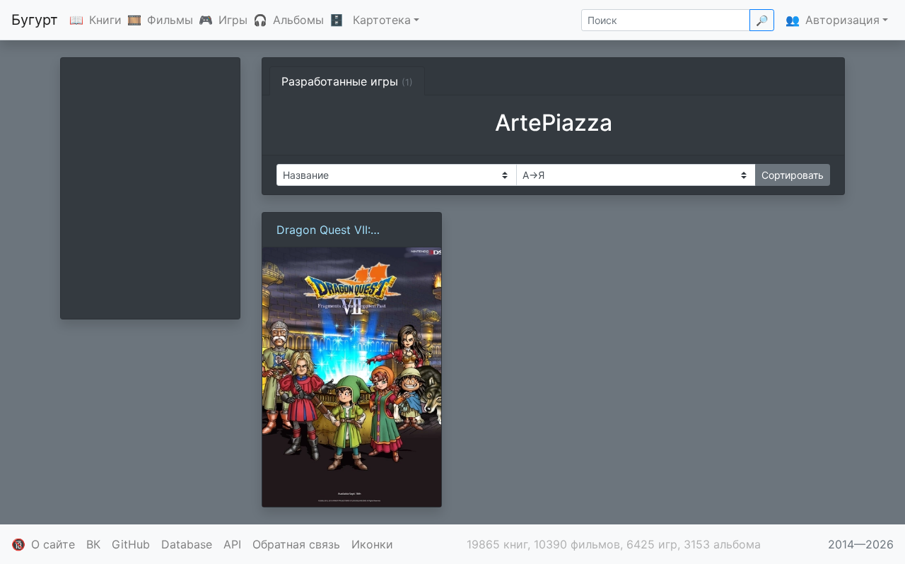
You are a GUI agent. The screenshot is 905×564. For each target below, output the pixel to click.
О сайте (53, 544)
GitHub (131, 544)
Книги (105, 20)
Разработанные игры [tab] (347, 81)
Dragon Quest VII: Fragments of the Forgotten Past (350, 230)
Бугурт (34, 19)
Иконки (372, 544)
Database (186, 544)
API (232, 544)
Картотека (382, 20)
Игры (232, 20)
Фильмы (170, 20)
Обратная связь (296, 544)
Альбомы (298, 20)
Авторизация (842, 20)
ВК (93, 544)
